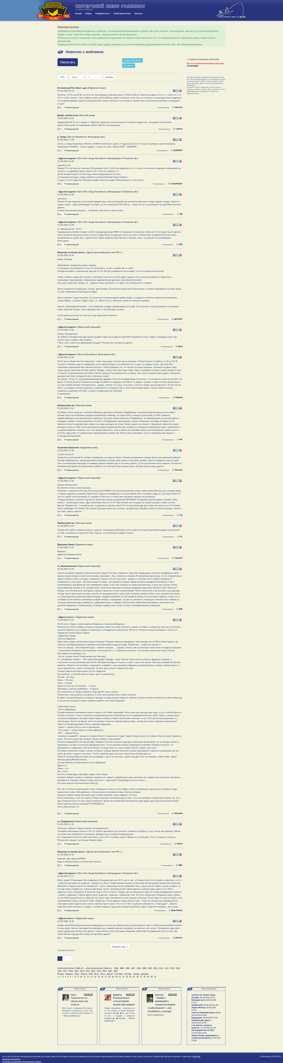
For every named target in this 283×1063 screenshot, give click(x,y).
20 (116, 977)
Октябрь (128, 974)
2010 (150, 968)
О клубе (78, 14)
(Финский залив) (76, 115)
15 (99, 977)
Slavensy (178, 470)
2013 (166, 968)
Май (91, 974)
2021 (87, 971)
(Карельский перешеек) (79, 327)
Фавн (180, 346)
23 (127, 977)
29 (148, 977)
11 (84, 977)
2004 (116, 968)
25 (134, 977)
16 (102, 977)
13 (92, 977)
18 (109, 977)
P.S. (181, 536)
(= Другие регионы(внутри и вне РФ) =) (89, 252)
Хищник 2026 (197, 1005)
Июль (102, 974)
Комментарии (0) (72, 107)
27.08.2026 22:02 (199, 1033)
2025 (110, 971)
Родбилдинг (196, 1018)
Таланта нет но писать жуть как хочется (79, 1001)
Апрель (84, 974)
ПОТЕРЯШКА (192, 66)
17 (106, 977)
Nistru (73, 995)
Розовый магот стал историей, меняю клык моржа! (124, 1001)
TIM (181, 214)
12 (88, 977)
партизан (178, 107)
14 (95, 977)
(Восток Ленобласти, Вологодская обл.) (81, 137)
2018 (71, 971)
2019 (76, 971)
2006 (127, 968)
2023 (99, 971)
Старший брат (176, 184)
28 (145, 977)
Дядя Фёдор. (176, 910)
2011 (155, 968)
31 (155, 977)
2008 (139, 968)
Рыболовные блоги (122, 14)
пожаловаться (164, 107)
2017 (65, 971)
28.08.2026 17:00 (210, 1018)
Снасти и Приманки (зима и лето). (206, 1013)
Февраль (69, 974)
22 (123, 977)
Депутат (178, 938)
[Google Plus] (180, 90)
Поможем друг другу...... (201, 1020)
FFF (180, 439)
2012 (161, 968)
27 (141, 977)
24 (130, 977)
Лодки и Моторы (198, 1008)
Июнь (96, 974)
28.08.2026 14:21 (199, 1023)
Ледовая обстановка (132, 60)
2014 (172, 968)
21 (120, 977)
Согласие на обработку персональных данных (21, 1062)
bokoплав (159, 995)
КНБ (180, 609)
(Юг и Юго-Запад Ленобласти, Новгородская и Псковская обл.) (97, 158)
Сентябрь (119, 974)
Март (77, 974)
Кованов (178, 397)
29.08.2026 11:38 (211, 1005)
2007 (133, 968)
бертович (178, 813)
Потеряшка (128, 66)
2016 (59, 971)
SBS (180, 244)
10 (81, 977)
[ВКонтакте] (174, 90)
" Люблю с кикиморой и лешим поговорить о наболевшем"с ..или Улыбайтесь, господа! (162, 1005)
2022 (93, 971)
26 (137, 977)
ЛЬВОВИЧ (177, 150)
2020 (82, 971)
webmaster (264, 1059)
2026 (115, 971)
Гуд (180, 515)
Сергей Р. (178, 558)
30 (152, 977)
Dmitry (179, 844)
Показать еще (120, 947)
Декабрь (145, 974)
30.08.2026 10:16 (207, 998)
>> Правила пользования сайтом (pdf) (203, 59)
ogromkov (178, 319)
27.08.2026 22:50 (208, 1028)
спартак (179, 129)
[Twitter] (177, 90)
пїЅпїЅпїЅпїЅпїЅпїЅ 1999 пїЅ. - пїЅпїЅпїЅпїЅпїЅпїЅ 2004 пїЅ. (84, 968)
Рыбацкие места (102, 14)
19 (113, 977)
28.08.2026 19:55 (199, 1015)
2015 (178, 968)
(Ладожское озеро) (81, 88)
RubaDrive (117, 995)
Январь (60, 974)
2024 (104, 971)
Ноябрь (136, 974)
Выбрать (110, 77)
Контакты (138, 14)
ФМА (180, 865)
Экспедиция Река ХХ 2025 (202, 1030)
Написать (67, 62)
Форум (89, 14)
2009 (144, 968)
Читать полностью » (71, 1016)
